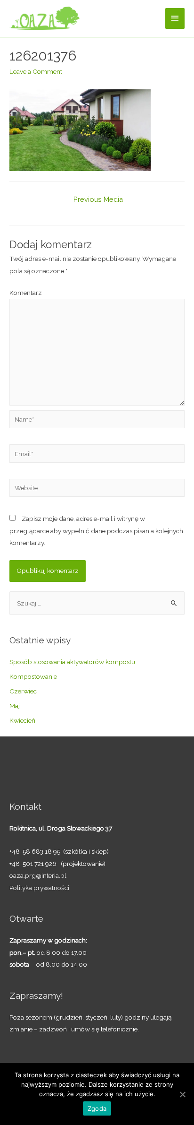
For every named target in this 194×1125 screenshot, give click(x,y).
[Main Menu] (175, 18)
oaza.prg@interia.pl (37, 875)
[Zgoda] (182, 1094)
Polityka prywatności (39, 887)
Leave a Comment (35, 71)
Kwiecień (22, 720)
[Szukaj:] (97, 603)
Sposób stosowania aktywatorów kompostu (72, 662)
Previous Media (98, 199)
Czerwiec (23, 691)
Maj (14, 706)
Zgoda (97, 1108)
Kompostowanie (33, 676)
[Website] (97, 489)
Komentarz (25, 292)
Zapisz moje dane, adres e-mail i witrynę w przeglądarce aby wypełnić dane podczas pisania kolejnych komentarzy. (96, 530)
